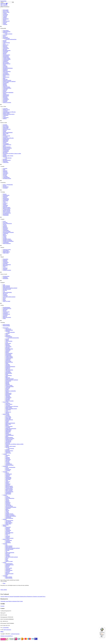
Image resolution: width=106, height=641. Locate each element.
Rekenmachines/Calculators (8, 232)
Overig (4, 221)
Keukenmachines (6, 38)
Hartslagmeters (6, 198)
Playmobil (5, 290)
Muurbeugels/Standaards (8, 132)
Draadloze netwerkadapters (8, 241)
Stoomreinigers (6, 55)
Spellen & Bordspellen (7, 292)
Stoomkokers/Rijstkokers (8, 68)
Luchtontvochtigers (6, 59)
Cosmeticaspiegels (6, 209)
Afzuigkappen (5, 262)
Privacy (44, 596)
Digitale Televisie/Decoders (8, 138)
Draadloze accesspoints (7, 240)
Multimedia (5, 171)
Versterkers (5, 170)
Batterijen (5, 84)
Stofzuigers (5, 32)
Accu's (4, 116)
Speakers (4, 142)
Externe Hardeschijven (7, 223)
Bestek (4, 75)
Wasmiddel (5, 85)
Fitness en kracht (6, 21)
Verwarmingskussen (7, 212)
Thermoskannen (6, 76)
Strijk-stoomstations (7, 71)
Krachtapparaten (6, 276)
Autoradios (5, 168)
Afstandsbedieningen (7, 144)
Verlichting (5, 24)
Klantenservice (30, 596)
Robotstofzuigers (6, 74)
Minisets (4, 134)
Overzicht (2, 606)
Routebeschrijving (23, 596)
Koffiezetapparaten (6, 31)
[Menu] (104, 628)
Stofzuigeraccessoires (7, 80)
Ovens (4, 43)
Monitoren (5, 226)
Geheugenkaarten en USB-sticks (9, 111)
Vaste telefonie (6, 30)
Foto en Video (5, 11)
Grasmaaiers (5, 312)
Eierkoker (5, 83)
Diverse (4, 297)
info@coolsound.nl (7, 629)
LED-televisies (6, 150)
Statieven (5, 118)
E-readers (5, 237)
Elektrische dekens (6, 207)
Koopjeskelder (6, 18)
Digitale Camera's (6, 109)
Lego (4, 284)
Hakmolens (5, 96)
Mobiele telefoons (6, 251)
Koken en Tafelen (6, 86)
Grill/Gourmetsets (6, 42)
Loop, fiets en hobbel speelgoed (9, 296)
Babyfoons (5, 49)
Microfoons (5, 152)
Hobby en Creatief (6, 301)
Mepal (4, 78)
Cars (4, 291)
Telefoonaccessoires (7, 249)
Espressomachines (6, 54)
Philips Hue (5, 79)
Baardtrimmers (6, 214)
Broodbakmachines (6, 50)
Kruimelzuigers (6, 57)
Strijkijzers (5, 34)
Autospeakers (5, 172)
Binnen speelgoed (6, 286)
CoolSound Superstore (15, 633)
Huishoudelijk (5, 9)
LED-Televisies (8, 157)
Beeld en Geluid (6, 12)
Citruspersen (5, 72)
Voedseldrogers (6, 99)
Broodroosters (5, 44)
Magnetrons (5, 265)
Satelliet (4, 131)
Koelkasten (5, 260)
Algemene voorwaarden (37, 596)
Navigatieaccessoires (7, 178)
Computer (5, 16)
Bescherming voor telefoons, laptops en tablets (12, 153)
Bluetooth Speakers (6, 146)
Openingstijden (16, 596)
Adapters (4, 154)
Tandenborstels (6, 199)
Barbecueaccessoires (7, 317)
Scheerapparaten (6, 195)
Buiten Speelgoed (6, 285)
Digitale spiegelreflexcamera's (8, 114)
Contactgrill (5, 89)
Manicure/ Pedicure (6, 208)
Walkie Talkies (6, 252)
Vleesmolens (5, 98)
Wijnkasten (5, 269)
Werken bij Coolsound (9, 596)
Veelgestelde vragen (4, 601)
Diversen (4, 40)
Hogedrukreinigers (6, 307)
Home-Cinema (6, 126)
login (1, 5)
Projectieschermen (6, 135)
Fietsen (4, 318)
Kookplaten (5, 263)
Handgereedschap (6, 314)
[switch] (102, 636)
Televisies (5, 156)
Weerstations (5, 37)
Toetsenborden (6, 230)
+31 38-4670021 (5, 627)
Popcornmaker (6, 82)
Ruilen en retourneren (12, 601)
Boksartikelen (5, 278)
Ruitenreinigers (6, 95)
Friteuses (4, 41)
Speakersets (5, 229)
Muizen (4, 234)
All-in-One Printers (6, 231)
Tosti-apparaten (6, 48)
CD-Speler (5, 124)
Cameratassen (5, 115)
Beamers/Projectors (6, 129)
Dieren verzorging (6, 211)
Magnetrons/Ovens (6, 63)
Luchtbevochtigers (6, 58)
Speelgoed (5, 22)
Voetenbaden (5, 205)
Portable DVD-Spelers (7, 147)
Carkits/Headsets (6, 177)
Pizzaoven (5, 90)
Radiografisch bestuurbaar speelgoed (10, 287)
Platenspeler (5, 161)
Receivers (5, 130)
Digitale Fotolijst (6, 113)
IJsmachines (5, 67)
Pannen (4, 64)
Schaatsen (5, 294)
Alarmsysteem (5, 162)
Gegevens (2, 596)
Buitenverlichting (6, 324)
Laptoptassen (5, 233)
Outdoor (4, 23)
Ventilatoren (5, 61)
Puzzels (4, 300)
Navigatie (5, 175)
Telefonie (5, 17)
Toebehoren (5, 277)
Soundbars (5, 159)
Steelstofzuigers (6, 94)
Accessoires (5, 110)
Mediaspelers (5, 141)
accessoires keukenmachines (10, 39)
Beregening (5, 309)
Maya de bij (5, 293)
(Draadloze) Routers (7, 238)
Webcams (5, 235)
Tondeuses (5, 197)
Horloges (5, 194)
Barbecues (5, 45)
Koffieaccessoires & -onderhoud (9, 81)
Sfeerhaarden (5, 51)
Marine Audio (5, 133)
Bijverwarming (6, 62)
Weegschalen (5, 200)
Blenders (4, 53)
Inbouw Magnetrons (7, 264)
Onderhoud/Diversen (7, 308)
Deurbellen (5, 101)
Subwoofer (5, 174)
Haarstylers (5, 206)
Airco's (4, 36)
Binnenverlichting (6, 325)
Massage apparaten (6, 210)
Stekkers (4, 93)
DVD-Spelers (5, 125)
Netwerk (4, 224)
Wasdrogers (5, 261)
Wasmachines (5, 259)
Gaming (4, 236)
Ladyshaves (5, 202)
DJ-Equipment (6, 143)
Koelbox (4, 91)
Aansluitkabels (6, 151)
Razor (4, 299)
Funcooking (5, 100)
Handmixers (5, 69)
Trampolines (5, 295)
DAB (4, 169)
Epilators (4, 204)
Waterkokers (5, 47)
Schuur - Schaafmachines (8, 184)
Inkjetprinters (5, 227)
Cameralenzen (5, 117)
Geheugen (5, 225)
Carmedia (5, 13)
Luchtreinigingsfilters (7, 88)
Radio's (4, 145)
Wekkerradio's (5, 140)
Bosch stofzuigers (8, 33)
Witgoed (4, 19)
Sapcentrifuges (6, 73)
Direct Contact (20, 601)
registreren (5, 5)
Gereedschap (5, 14)
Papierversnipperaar (7, 243)
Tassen (4, 201)
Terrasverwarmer (6, 311)
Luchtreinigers (6, 60)
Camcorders (5, 108)
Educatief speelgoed (7, 289)
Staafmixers (5, 70)
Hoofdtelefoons (6, 139)
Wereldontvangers (6, 149)
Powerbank (5, 222)
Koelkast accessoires (7, 270)
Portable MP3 (5, 128)
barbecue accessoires (7, 102)
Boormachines (6, 186)
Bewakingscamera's (7, 160)
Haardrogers (5, 196)
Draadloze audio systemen (8, 155)
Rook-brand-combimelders (8, 92)
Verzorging (5, 15)
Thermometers (6, 215)
